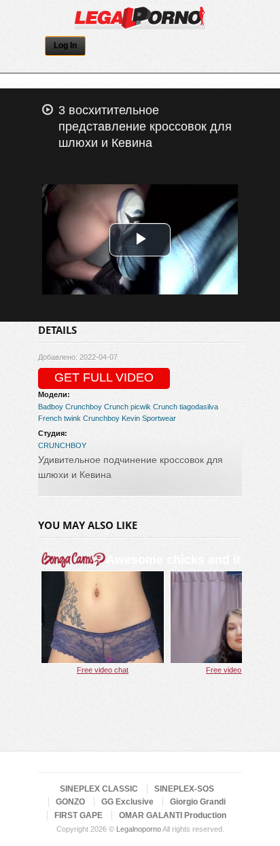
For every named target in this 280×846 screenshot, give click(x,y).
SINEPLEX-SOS (184, 789)
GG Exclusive (127, 802)
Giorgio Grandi (198, 802)
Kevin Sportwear (149, 418)
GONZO (70, 802)
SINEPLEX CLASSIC (99, 789)
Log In (65, 45)
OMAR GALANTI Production (172, 815)
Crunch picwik (127, 407)
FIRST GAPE (78, 815)
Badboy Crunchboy (70, 407)
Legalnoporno (138, 829)
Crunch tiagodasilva (185, 407)
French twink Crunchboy (79, 418)
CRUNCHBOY (62, 445)
